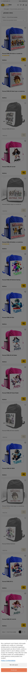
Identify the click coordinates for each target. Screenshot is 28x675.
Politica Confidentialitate (8, 661)
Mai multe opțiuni (14, 665)
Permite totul (14, 670)
